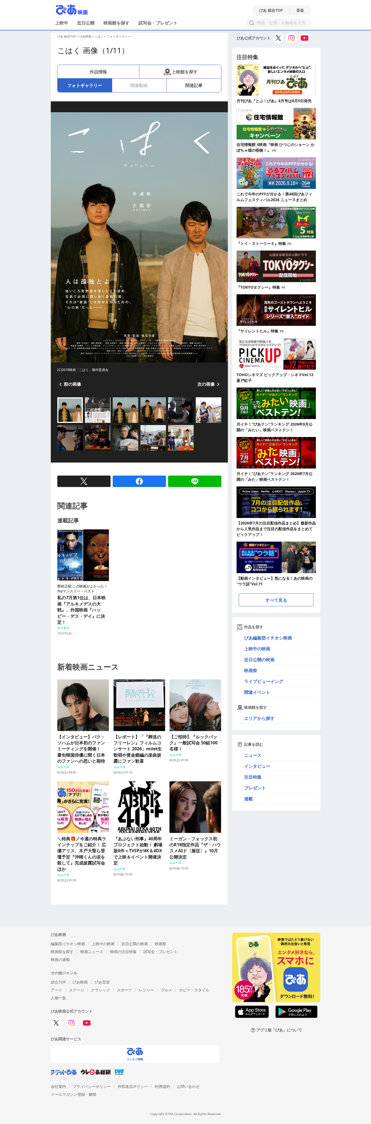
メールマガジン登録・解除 (73, 1094)
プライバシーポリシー (92, 1086)
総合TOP (58, 982)
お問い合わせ (188, 1086)
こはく (99, 36)
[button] (59, 423)
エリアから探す (259, 718)
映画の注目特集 (123, 951)
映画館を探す (116, 23)
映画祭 (250, 670)
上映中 (61, 23)
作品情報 (98, 72)
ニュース (253, 755)
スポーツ (124, 989)
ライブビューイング (263, 681)
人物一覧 (58, 997)
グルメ (166, 989)
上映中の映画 (257, 649)
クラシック (100, 989)
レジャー (146, 989)
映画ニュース (91, 951)
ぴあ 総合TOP (271, 10)
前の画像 (72, 384)
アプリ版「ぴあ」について (279, 1030)
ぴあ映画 (85, 36)
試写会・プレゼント (158, 23)
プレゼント (255, 788)
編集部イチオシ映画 (68, 943)
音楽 (300, 10)
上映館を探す (185, 72)
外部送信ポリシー (133, 1086)
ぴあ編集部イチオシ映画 (268, 638)
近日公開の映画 (259, 660)
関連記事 (194, 85)
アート (56, 989)
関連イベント (257, 692)
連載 (248, 799)
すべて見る (276, 600)
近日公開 (86, 23)
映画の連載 (60, 959)
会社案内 (58, 1086)
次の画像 (206, 384)
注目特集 (253, 777)
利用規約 (162, 1086)
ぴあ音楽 (102, 982)
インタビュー (257, 766)
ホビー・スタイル (194, 989)
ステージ (76, 989)
